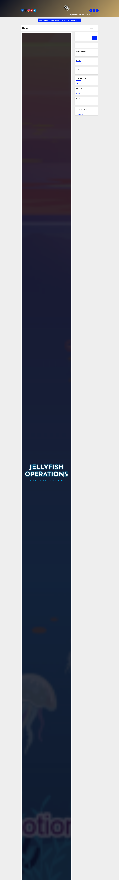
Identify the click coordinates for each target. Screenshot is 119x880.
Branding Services (54, 20)
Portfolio (46, 20)
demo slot (78, 93)
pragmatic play (79, 83)
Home (40, 20)
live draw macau (79, 114)
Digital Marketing (75, 20)
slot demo (78, 104)
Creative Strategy (64, 20)
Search (78, 34)
